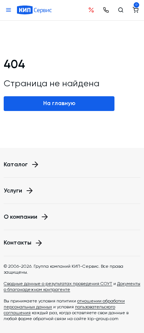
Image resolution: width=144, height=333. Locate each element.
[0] (135, 10)
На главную (59, 103)
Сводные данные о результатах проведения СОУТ (58, 283)
